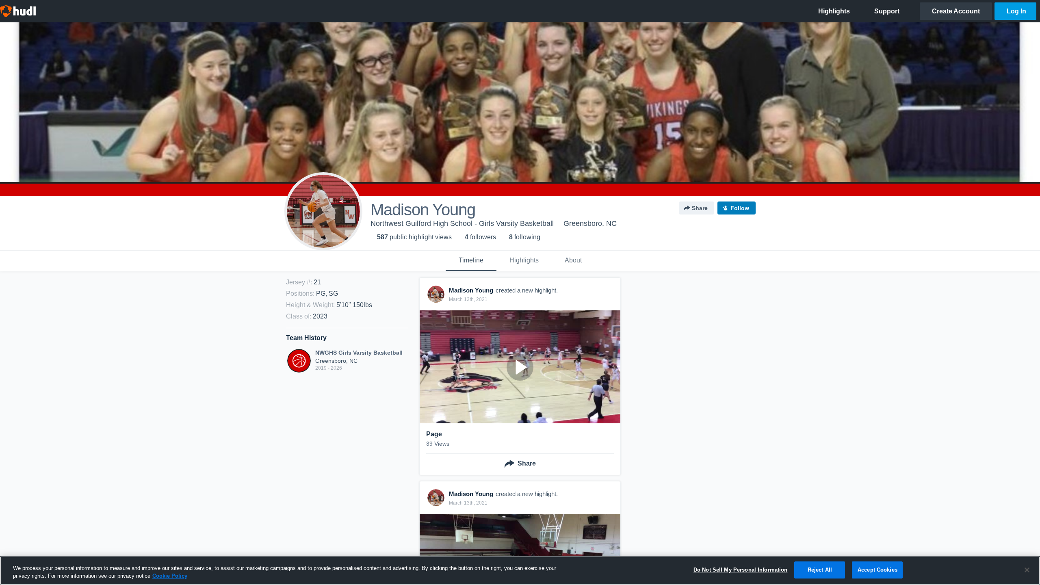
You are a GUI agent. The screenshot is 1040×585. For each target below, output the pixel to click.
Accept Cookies (877, 570)
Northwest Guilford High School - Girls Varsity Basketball (462, 223)
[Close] (1027, 570)
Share (700, 208)
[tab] (471, 261)
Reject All (820, 570)
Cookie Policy (169, 576)
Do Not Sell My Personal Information (740, 570)
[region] (520, 570)
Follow (739, 208)
